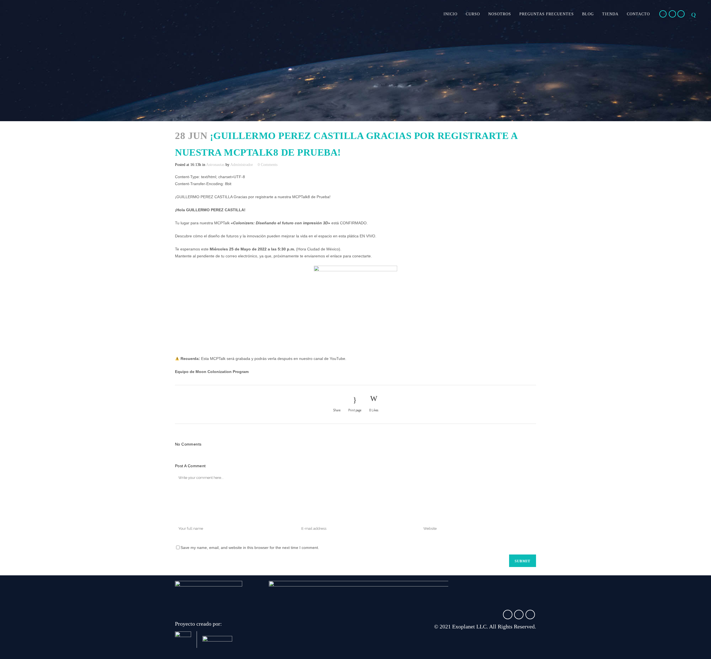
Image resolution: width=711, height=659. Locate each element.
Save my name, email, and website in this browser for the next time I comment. (250, 547)
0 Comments (267, 165)
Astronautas (215, 165)
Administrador (241, 165)
